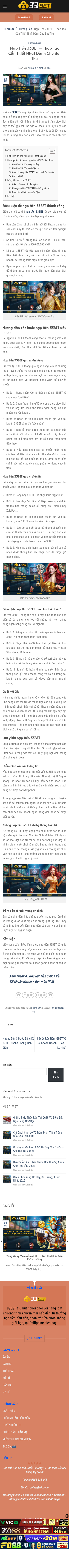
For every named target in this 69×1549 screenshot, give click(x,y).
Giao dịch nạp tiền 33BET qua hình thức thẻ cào (33, 172)
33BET (16, 112)
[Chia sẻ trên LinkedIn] (50, 995)
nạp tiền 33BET (34, 211)
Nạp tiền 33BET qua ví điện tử (25, 168)
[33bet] (34, 6)
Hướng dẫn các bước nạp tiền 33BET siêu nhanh (30, 160)
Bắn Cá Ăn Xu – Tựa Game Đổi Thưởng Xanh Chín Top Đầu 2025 (38, 1164)
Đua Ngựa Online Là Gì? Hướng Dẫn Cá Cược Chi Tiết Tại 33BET (38, 1149)
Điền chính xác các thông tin (25, 184)
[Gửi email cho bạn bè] (38, 995)
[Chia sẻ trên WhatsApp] (18, 995)
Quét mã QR (17, 176)
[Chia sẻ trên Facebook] (25, 995)
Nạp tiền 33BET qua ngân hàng (25, 164)
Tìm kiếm (7, 1064)
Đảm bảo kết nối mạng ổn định (26, 192)
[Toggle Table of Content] (50, 151)
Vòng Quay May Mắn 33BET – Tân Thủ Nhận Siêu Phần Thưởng (34, 1257)
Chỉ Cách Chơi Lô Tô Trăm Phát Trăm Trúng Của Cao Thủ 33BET (37, 1134)
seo (49, 68)
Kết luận (11, 196)
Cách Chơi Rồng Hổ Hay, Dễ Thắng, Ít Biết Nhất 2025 (36, 1178)
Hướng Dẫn (25, 29)
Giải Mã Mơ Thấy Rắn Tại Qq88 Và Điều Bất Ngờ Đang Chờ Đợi (38, 1119)
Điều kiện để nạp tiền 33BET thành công (26, 156)
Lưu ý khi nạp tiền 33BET (19, 180)
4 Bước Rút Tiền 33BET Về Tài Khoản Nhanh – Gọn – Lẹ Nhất (51, 1043)
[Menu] (5, 6)
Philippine (37, 1323)
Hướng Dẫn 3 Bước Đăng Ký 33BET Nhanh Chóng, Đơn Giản (18, 1043)
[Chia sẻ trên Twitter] (31, 995)
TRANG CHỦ (10, 29)
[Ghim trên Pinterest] (44, 995)
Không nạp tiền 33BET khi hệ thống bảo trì (31, 188)
